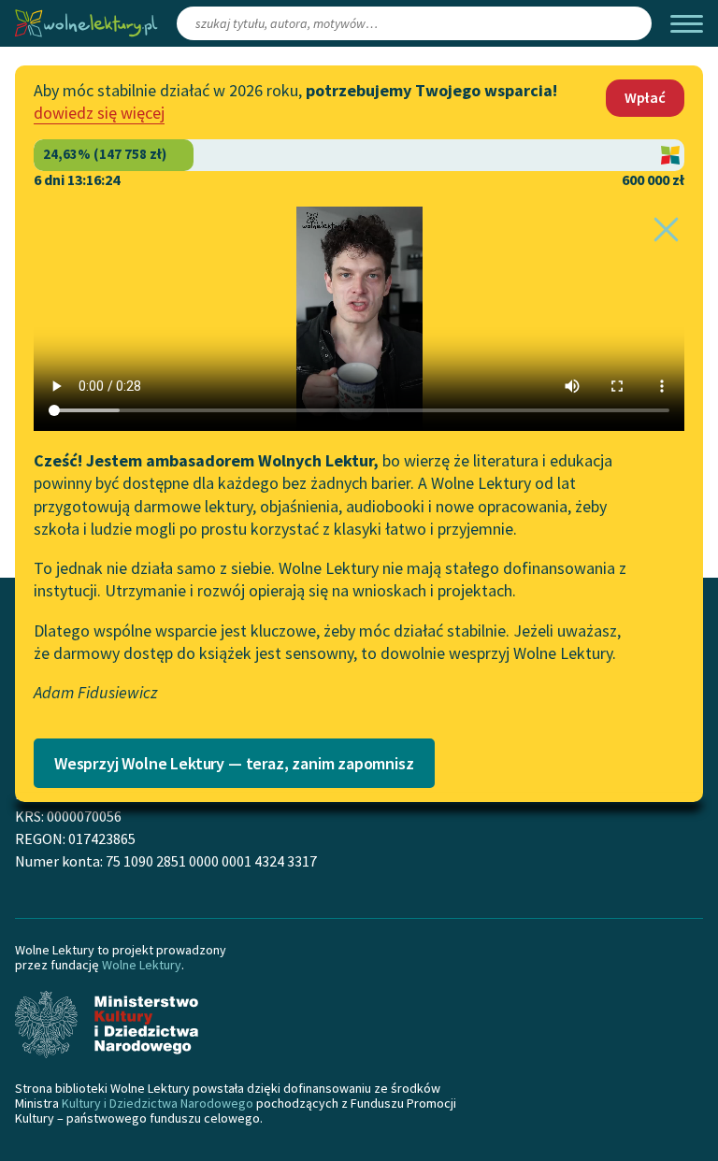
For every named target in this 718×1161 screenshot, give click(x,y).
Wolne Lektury (141, 964)
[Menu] (686, 24)
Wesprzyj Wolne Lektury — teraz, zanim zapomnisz (234, 763)
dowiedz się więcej (99, 112)
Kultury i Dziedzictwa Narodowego (157, 1103)
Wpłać (645, 97)
